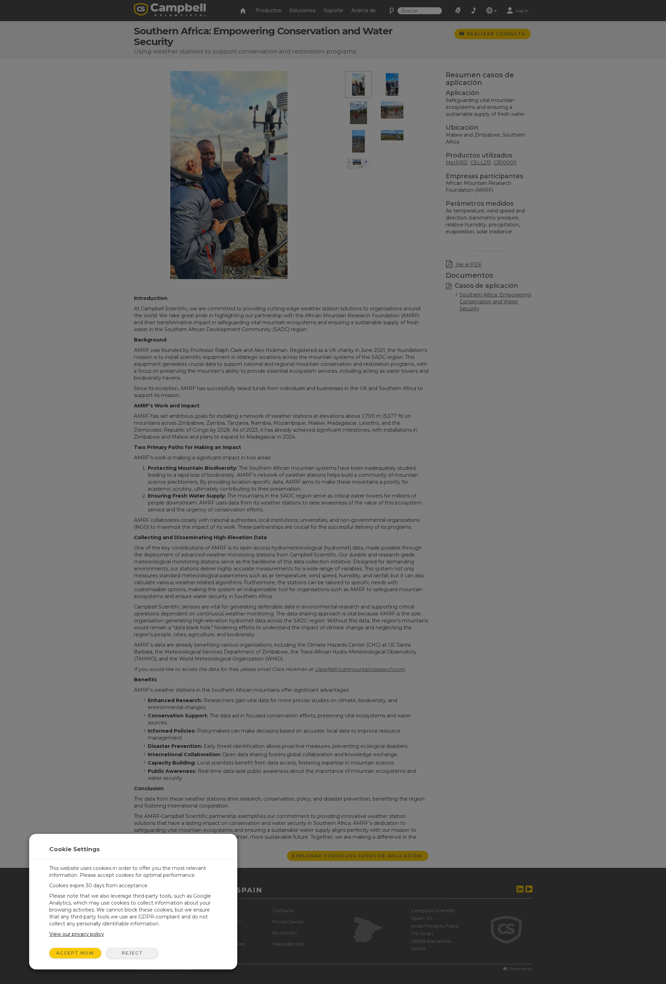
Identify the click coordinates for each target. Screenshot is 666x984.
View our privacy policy (76, 934)
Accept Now (75, 953)
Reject (132, 953)
